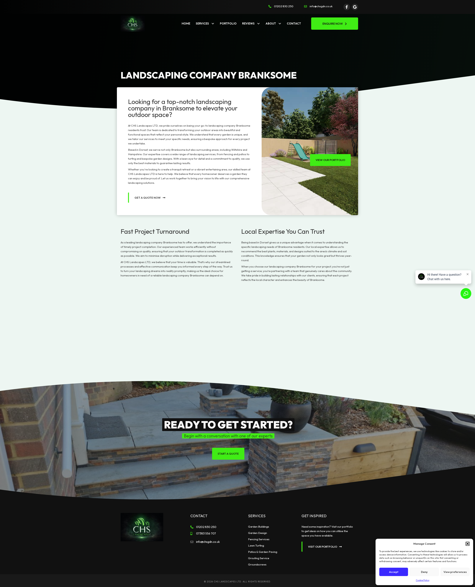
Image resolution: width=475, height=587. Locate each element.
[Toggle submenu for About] (280, 23)
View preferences (455, 572)
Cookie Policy (422, 580)
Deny (424, 572)
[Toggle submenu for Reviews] (258, 23)
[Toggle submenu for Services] (213, 23)
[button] (467, 544)
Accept (393, 572)
